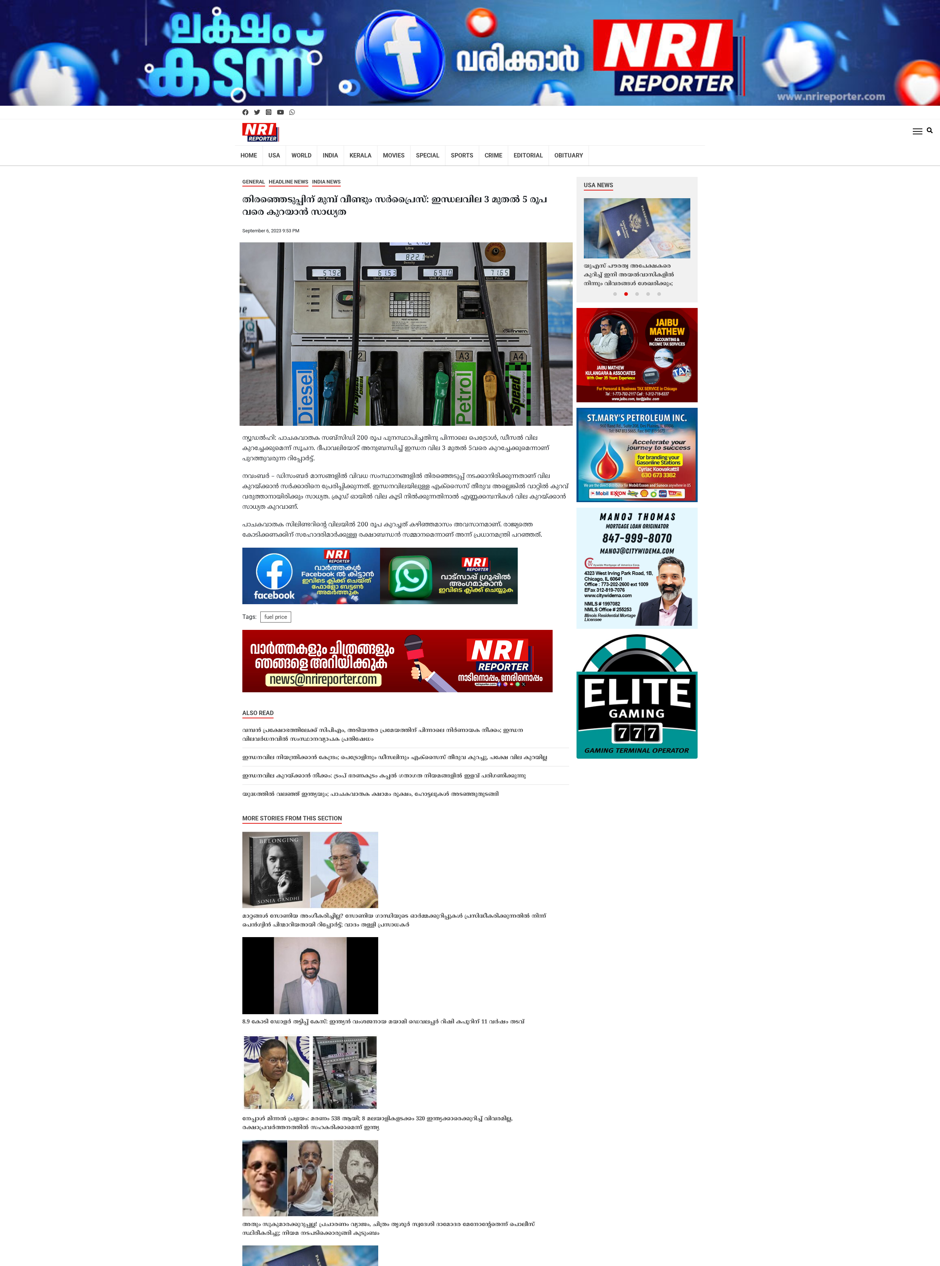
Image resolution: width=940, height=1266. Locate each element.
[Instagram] (268, 112)
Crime (473, 153)
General (253, 177)
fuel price (275, 612)
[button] (615, 289)
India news (326, 177)
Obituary (542, 153)
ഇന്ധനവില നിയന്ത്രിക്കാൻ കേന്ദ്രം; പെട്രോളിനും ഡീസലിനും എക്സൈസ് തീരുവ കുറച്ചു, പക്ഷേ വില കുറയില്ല (394, 753)
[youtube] (280, 112)
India (323, 153)
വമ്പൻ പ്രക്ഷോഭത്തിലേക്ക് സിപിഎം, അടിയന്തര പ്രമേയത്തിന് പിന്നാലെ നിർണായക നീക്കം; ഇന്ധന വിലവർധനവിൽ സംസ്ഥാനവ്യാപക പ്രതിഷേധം (382, 730)
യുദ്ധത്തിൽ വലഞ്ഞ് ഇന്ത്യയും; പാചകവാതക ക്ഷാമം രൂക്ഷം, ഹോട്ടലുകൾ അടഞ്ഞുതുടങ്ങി (370, 789)
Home (248, 153)
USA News (598, 180)
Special (412, 153)
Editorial (505, 153)
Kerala (351, 153)
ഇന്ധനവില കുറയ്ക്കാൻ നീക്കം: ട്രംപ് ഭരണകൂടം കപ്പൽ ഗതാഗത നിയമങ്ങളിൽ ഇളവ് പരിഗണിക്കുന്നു (384, 771)
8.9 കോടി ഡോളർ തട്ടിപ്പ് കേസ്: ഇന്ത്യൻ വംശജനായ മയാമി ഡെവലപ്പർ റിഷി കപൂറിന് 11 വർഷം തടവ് (383, 1017)
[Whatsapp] (292, 112)
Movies (381, 153)
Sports (444, 153)
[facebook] (245, 112)
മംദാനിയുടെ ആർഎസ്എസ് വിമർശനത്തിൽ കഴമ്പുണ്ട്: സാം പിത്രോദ (628, 270)
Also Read (258, 708)
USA (271, 153)
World (297, 153)
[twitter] (257, 112)
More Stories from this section (292, 813)
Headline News (288, 177)
